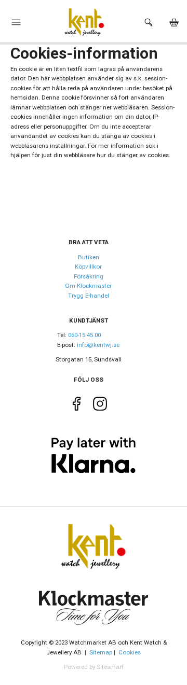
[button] (16, 25)
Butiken (88, 257)
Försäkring (88, 276)
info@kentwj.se (98, 344)
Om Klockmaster (88, 285)
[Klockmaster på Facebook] (76, 406)
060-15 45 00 (84, 335)
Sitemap (100, 652)
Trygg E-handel (88, 295)
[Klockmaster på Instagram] (100, 406)
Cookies (129, 652)
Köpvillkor (88, 266)
